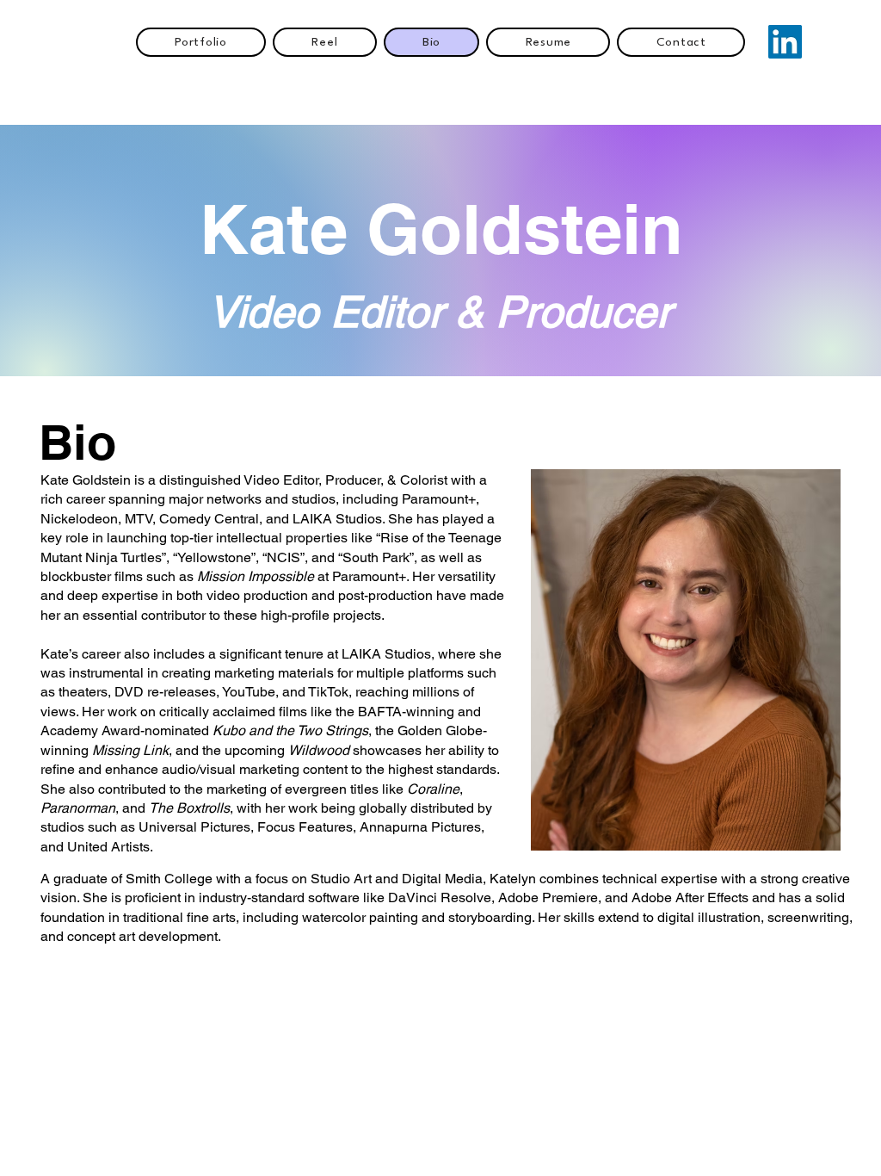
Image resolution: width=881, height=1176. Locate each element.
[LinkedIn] (785, 42)
